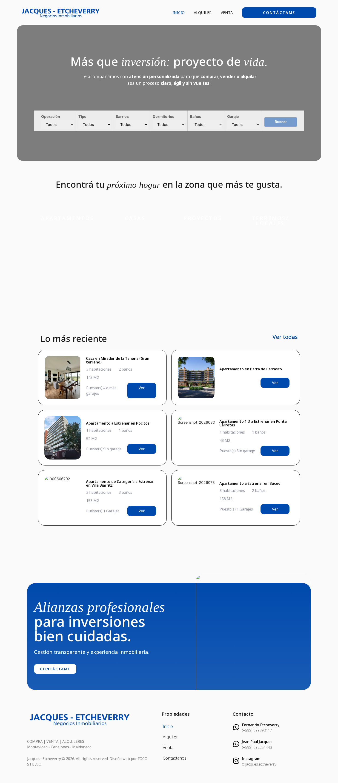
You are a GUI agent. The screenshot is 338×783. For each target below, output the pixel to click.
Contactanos (174, 758)
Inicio (178, 12)
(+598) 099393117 (257, 730)
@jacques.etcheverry (259, 764)
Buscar (281, 122)
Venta (227, 12)
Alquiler (203, 12)
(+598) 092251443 (257, 747)
